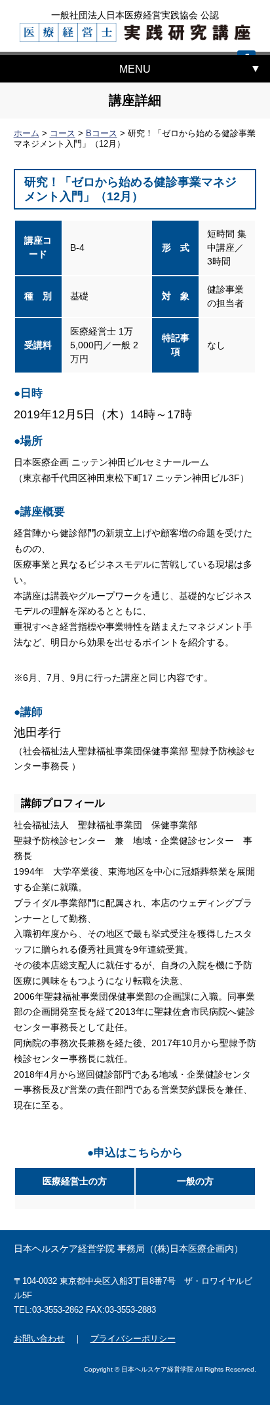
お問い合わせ (39, 1338)
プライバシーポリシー (133, 1338)
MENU (135, 69)
